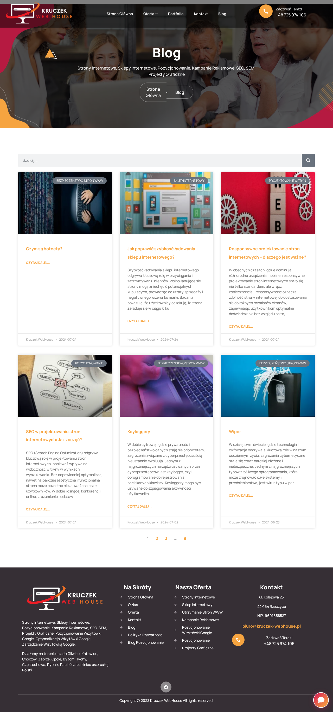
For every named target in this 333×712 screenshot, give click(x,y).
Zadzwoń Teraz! (289, 9)
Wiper (235, 431)
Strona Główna (120, 13)
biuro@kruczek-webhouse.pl (271, 626)
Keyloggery (138, 431)
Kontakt (201, 13)
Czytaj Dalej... (38, 262)
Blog (222, 13)
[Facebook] (166, 687)
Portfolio (176, 13)
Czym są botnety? (44, 249)
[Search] (308, 160)
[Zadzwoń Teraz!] (266, 11)
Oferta (148, 13)
